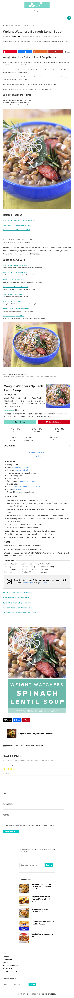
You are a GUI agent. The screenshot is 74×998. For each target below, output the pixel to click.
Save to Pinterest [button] (55, 422)
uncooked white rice (22, 467)
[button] (5, 410)
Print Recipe (20, 422)
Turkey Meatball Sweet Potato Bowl (17, 598)
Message (6, 774)
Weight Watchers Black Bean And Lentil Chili (16, 230)
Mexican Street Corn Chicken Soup (17, 608)
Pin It (27, 720)
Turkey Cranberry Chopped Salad (17, 603)
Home (5, 25)
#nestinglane (45, 583)
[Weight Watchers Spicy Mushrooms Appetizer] (11, 733)
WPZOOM (53, 994)
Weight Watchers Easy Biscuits (12, 294)
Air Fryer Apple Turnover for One (16, 593)
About (5, 963)
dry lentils (16, 489)
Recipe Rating (8, 766)
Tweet (8, 720)
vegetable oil (22, 470)
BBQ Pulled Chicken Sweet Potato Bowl (19, 613)
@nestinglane (27, 583)
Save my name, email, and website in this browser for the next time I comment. (30, 826)
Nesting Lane (16, 36)
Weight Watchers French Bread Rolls (14, 279)
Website (6, 815)
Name (5, 793)
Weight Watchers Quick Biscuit (12, 301)
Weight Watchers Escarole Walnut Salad (15, 272)
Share (18, 720)
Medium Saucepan (37, 452)
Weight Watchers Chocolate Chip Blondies (16, 308)
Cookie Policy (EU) (10, 971)
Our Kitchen (7, 960)
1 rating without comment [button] (33, 746)
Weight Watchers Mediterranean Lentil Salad (16, 225)
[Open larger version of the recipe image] (58, 396)
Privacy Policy (8, 968)
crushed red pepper (26, 481)
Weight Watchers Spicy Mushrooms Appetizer (35, 734)
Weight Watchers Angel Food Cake (13, 316)
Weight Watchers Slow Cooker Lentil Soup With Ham (19, 220)
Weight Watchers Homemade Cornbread (15, 287)
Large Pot (37, 456)
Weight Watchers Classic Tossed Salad (15, 265)
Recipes (6, 957)
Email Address (8, 804)
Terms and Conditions (11, 965)
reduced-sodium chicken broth (26, 486)
